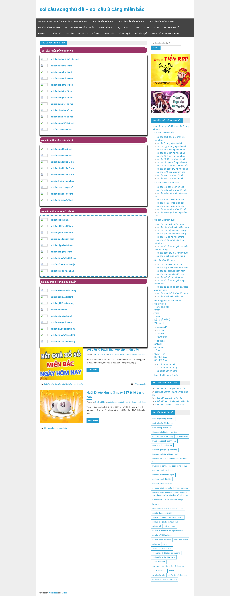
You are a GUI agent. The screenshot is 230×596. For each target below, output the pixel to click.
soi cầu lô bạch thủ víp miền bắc (172, 190)
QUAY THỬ (109, 34)
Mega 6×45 (162, 327)
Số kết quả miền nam (167, 371)
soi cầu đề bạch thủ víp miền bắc (172, 162)
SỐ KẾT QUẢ (124, 34)
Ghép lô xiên (157, 500)
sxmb (165, 544)
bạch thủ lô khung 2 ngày (165, 34)
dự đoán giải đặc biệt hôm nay (164, 450)
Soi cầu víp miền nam (49, 27)
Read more (93, 370)
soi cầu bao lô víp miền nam (170, 264)
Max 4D (160, 333)
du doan (174, 432)
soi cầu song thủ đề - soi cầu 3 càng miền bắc (126, 354)
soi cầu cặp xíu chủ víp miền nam (172, 267)
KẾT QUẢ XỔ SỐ (171, 27)
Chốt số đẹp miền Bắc (161, 428)
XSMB (136, 27)
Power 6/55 (162, 337)
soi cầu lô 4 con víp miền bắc (170, 175)
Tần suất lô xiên (158, 562)
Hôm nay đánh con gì (174, 500)
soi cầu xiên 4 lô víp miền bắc (170, 206)
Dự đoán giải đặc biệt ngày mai (165, 454)
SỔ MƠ (95, 34)
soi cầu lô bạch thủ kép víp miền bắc (113, 349)
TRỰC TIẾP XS (123, 27)
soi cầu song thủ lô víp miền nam (172, 293)
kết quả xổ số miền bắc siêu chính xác (167, 508)
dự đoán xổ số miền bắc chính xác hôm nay (170, 488)
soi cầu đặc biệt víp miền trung (171, 230)
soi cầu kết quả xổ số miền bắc (165, 522)
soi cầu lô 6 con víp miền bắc (170, 178)
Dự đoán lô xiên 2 (159, 466)
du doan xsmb (182, 436)
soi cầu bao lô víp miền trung (170, 224)
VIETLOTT (42, 34)
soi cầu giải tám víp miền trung (171, 233)
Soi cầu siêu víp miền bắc (132, 21)
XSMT (156, 27)
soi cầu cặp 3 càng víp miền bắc (172, 146)
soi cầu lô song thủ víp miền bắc (172, 209)
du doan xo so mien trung (162, 436)
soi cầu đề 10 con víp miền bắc (171, 159)
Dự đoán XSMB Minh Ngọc (163, 475)
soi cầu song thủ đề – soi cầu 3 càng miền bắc (92, 9)
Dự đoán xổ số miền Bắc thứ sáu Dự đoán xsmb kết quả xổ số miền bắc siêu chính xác (170, 493)
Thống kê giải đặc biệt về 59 (163, 557)
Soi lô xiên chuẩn (181, 540)
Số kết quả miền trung (167, 367)
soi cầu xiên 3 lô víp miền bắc (170, 203)
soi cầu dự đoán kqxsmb (162, 513)
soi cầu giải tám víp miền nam (171, 274)
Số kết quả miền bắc (166, 364)
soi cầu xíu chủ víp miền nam (170, 296)
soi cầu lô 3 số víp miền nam (170, 277)
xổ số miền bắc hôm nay (178, 575)
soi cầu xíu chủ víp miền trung (171, 256)
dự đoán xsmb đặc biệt (161, 479)
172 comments (140, 384)
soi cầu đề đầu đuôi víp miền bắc (172, 165)
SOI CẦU (70, 34)
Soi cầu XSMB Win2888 (162, 535)
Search (156, 48)
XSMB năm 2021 (159, 571)
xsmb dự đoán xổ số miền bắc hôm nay (168, 566)
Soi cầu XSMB (170, 526)
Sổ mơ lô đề (105, 27)
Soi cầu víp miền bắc (103, 21)
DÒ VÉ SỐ (83, 34)
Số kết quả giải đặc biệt (162, 548)
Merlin (64, 593)
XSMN (146, 27)
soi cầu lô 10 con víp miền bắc (171, 172)
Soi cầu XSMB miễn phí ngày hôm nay (167, 531)
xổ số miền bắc (158, 575)
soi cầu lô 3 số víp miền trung (170, 237)
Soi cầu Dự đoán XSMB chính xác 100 (167, 517)
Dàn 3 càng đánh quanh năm (164, 441)
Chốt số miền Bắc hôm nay (163, 423)
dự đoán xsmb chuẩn (178, 466)
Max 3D (160, 330)
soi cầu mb (156, 526)
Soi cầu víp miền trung (162, 21)
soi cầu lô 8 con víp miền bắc (170, 187)
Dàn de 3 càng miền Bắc (162, 445)
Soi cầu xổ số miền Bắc (161, 540)
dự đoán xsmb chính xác (162, 470)
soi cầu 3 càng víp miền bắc (170, 143)
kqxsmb (155, 504)
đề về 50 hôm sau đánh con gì (164, 579)
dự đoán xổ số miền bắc (162, 484)
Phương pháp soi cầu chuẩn (79, 27)
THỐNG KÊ (56, 34)
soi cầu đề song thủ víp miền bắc (172, 169)
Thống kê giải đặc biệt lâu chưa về (166, 553)
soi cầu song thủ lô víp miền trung (172, 253)
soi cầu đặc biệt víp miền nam (171, 271)
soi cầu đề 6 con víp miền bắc (171, 153)
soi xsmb (156, 544)
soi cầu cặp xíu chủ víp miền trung (173, 227)
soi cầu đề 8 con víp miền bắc (171, 156)
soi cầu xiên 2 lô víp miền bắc (170, 199)
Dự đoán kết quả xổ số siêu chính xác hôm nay (169, 460)
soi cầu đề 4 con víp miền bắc (171, 149)
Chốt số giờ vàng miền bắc (163, 419)
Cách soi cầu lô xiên (160, 432)
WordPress (53, 593)
